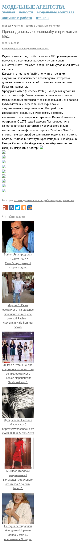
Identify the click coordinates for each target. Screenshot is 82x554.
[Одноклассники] (23, 207)
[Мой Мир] (29, 207)
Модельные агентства (33, 6)
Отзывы (42, 18)
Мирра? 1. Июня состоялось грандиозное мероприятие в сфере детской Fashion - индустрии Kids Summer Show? (18, 316)
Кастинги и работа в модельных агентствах (37, 25)
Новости (26, 12)
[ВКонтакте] (11, 207)
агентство (68, 200)
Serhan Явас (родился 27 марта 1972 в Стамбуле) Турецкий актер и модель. (18, 261)
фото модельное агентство (28, 200)
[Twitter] (17, 207)
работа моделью (53, 200)
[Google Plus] (5, 207)
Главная (8, 12)
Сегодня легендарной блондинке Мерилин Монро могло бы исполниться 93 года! (18, 533)
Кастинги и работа (16, 18)
